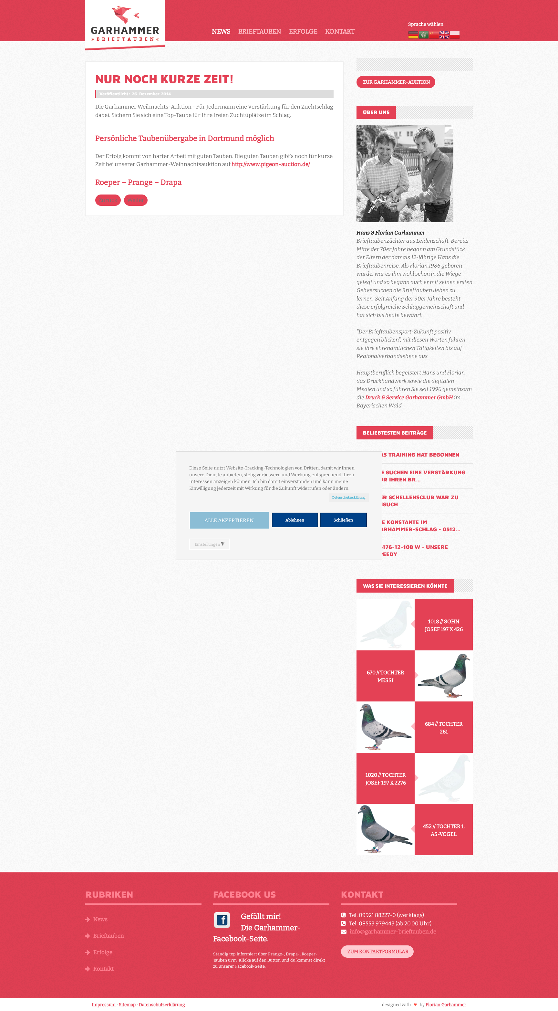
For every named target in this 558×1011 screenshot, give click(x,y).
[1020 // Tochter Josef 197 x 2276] (444, 778)
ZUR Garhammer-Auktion (396, 82)
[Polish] (455, 34)
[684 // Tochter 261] (385, 727)
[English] (444, 34)
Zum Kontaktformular (377, 951)
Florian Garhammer (446, 1004)
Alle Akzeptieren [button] (229, 520)
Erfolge (303, 31)
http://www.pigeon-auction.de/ (271, 164)
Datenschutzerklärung (349, 497)
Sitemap (127, 1004)
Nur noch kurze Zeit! (164, 79)
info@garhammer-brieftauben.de (393, 931)
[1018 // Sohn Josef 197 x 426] (385, 624)
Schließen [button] (343, 520)
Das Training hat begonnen (417, 454)
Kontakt (340, 31)
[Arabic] (423, 34)
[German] (413, 34)
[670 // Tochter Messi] (444, 676)
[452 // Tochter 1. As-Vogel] (385, 829)
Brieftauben (259, 31)
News (221, 31)
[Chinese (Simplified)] (434, 34)
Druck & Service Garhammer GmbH (409, 397)
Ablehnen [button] (294, 520)
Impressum (104, 1004)
